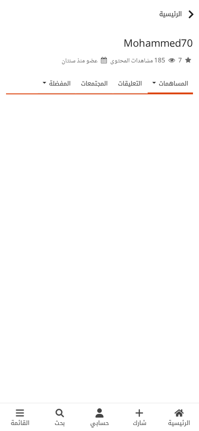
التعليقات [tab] (130, 83)
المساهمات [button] (172, 83)
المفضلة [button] (59, 83)
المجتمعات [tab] (94, 83)
